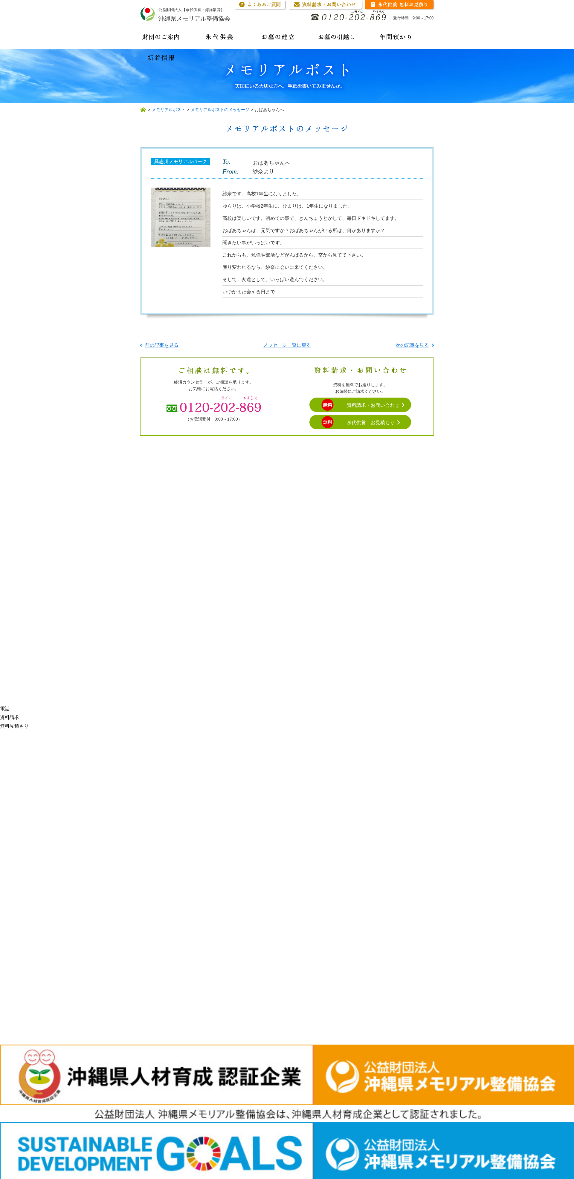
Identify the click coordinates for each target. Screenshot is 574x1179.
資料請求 (9, 717)
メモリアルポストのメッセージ (220, 109)
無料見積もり (14, 726)
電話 (5, 708)
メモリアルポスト (168, 109)
